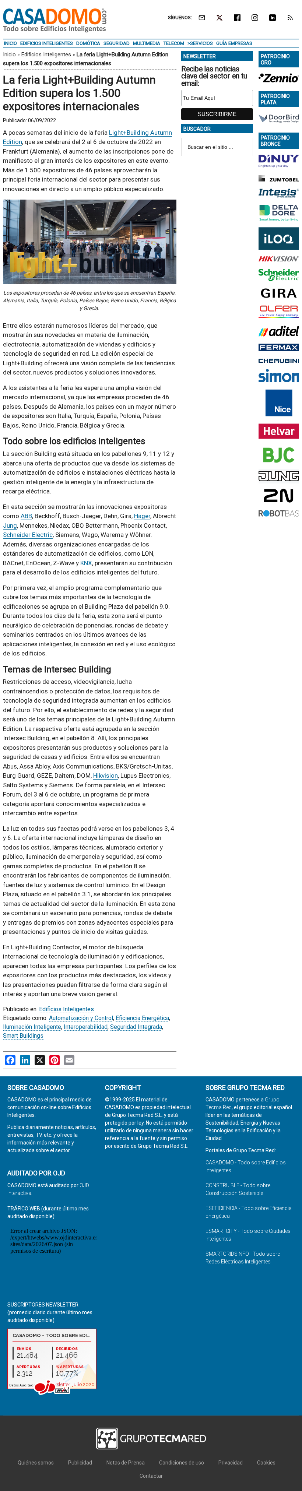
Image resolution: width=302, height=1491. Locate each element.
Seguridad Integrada (136, 1026)
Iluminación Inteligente (32, 1026)
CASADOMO (54, 20)
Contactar (151, 1476)
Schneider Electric (28, 534)
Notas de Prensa (125, 1463)
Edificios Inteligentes (46, 54)
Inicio (9, 54)
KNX (86, 563)
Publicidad (80, 1463)
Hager (142, 516)
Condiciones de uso (181, 1463)
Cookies (266, 1463)
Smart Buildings (23, 1035)
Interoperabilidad (86, 1026)
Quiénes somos (36, 1463)
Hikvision (105, 775)
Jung (10, 525)
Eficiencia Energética (142, 1017)
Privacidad (230, 1463)
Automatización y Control (81, 1017)
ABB (26, 516)
